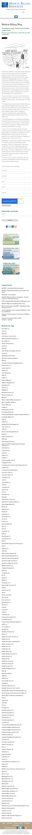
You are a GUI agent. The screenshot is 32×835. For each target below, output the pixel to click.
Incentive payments (8, 720)
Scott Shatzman (12, 32)
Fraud (5, 609)
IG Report (5, 707)
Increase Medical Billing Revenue (12, 725)
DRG (4, 533)
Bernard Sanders (7, 395)
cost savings (6, 482)
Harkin (4, 634)
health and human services (10, 636)
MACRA (5, 766)
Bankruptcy (6, 385)
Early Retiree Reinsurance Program (12, 543)
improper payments (8, 712)
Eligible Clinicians (7, 565)
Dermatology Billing (8, 504)
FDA (4, 587)
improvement (6, 717)
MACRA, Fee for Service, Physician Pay (13, 769)
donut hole (5, 531)
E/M (4, 541)
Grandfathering (7, 619)
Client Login (14, 9)
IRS (4, 747)
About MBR (27, 823)
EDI (4, 546)
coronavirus (6, 477)
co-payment (6, 450)
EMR (4, 570)
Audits (4, 377)
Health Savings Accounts (9, 654)
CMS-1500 (5, 448)
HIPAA (4, 676)
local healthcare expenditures (10, 761)
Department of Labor (8, 499)
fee (3, 592)
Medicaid (5, 783)
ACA (4, 348)
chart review (6, 426)
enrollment (5, 573)
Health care (6, 639)
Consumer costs (7, 472)
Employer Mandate (8, 568)
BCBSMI (5, 390)
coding (4, 457)
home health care (7, 680)
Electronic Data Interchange (10, 558)
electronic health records (9, 560)
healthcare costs (7, 661)
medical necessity (7, 798)
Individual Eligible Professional (11, 727)
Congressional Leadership (10, 470)
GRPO (4, 624)
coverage (5, 487)
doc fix (4, 519)
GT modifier (6, 627)
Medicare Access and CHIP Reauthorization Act (15, 805)
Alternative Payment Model (10, 358)
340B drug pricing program (10, 338)
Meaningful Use (7, 776)
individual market (7, 734)
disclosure (5, 514)
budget (4, 407)
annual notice (6, 365)
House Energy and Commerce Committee (14, 693)
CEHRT (5, 422)
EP (3, 575)
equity (4, 577)
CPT (4, 492)
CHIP (4, 429)
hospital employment (8, 685)
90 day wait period (7, 343)
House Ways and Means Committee (12, 695)
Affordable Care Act (8, 355)
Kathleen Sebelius (7, 749)
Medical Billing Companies (10, 788)
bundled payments (8, 409)
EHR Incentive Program (9, 553)
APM (4, 375)
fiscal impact (6, 602)
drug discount (6, 538)
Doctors (5, 521)
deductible (5, 494)
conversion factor (7, 475)
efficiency (5, 548)
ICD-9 (4, 702)
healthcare (5, 658)
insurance (5, 739)
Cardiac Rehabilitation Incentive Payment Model (15, 414)
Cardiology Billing (8, 417)
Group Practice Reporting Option (11, 622)
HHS (4, 671)
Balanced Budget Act (8, 382)
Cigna (4, 434)
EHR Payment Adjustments (10, 555)
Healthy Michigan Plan (9, 668)
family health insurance (9, 585)
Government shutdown (9, 617)
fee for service (6, 595)
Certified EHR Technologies (10, 424)
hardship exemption (8, 631)
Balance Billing (6, 380)
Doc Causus (6, 516)
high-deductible (7, 673)
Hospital (5, 683)
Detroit (4, 506)
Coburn (5, 455)
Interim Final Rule (7, 744)
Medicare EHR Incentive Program (12, 815)
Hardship (5, 629)
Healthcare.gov (7, 666)
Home (8, 9)
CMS (4, 439)
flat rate (5, 604)
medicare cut (6, 810)
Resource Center (18, 823)
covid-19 (5, 489)
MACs (4, 771)
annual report (6, 368)
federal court (6, 590)
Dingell (4, 511)
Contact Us (22, 9)
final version (6, 600)
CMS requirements (8, 441)
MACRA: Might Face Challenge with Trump (13, 303)
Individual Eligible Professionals (11, 729)
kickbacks (5, 751)
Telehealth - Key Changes (9, 294)
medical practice (7, 801)
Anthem (5, 370)
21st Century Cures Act (9, 336)
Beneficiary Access (8, 392)
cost (4, 480)
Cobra (4, 453)
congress (5, 467)
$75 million (5, 328)
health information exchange (11, 641)
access (4, 353)
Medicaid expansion (8, 786)
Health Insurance (7, 644)
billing (4, 397)
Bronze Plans (6, 404)
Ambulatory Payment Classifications (12, 363)
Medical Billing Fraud (8, 793)
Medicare (5, 803)
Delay (4, 497)
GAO (4, 612)
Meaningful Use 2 (7, 778)
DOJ (4, 526)
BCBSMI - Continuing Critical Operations (12, 288)
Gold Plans (5, 614)
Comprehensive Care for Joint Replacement (14, 465)
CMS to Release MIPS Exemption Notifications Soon (16, 301)
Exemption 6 (6, 582)
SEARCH (23, 12)
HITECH (5, 678)
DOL (4, 529)
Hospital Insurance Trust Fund (11, 688)
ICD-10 (5, 700)
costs (4, 484)
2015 (4, 333)
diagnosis (5, 509)
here (18, 166)
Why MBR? (9, 823)
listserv (4, 759)
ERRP (4, 580)
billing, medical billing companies (11, 400)
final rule (5, 597)
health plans (6, 649)
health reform (7, 651)
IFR (4, 705)
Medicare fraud (7, 818)
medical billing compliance (10, 791)
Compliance (6, 462)
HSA (4, 698)
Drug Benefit (6, 536)
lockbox (5, 764)
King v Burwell (6, 754)
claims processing (7, 436)
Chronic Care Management (10, 431)
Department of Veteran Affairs (11, 502)
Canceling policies (7, 412)
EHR (4, 551)
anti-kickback (6, 373)
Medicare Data (7, 813)
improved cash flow (8, 715)
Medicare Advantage (8, 808)
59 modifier (6, 341)
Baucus (5, 387)
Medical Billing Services (9, 796)
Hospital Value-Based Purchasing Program (14, 690)
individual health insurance (10, 732)
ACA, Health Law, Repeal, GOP (11, 351)
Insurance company (8, 742)
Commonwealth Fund (8, 460)
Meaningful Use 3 (7, 781)
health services (7, 656)
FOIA (4, 607)
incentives (5, 722)
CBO (4, 419)
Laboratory (5, 756)
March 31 (5, 774)
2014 (4, 331)
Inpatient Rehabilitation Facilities (11, 737)
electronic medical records (10, 563)
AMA (4, 360)
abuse (4, 346)
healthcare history (7, 663)
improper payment (7, 710)
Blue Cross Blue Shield (9, 402)
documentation (7, 524)
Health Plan (6, 646)
